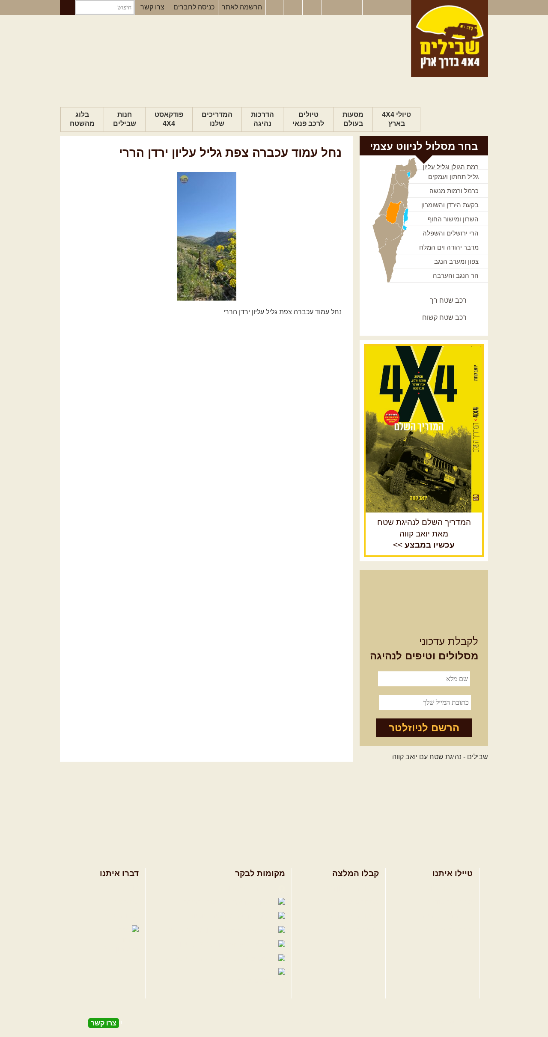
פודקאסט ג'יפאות (200, 944)
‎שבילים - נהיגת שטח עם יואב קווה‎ (440, 756)
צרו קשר (152, 7)
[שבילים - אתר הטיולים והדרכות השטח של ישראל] (449, 38)
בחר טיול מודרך (450, 902)
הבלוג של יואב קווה (194, 930)
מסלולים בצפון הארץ (349, 888)
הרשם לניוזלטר (424, 727)
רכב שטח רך (448, 300)
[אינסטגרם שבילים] (294, 8)
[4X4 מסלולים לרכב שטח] (424, 429)
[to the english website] (351, 7)
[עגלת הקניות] (332, 8)
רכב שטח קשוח (444, 317)
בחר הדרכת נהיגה (446, 916)
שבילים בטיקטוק (252, 980)
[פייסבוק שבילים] (274, 8)
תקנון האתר (122, 916)
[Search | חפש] (67, 7)
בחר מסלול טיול (450, 888)
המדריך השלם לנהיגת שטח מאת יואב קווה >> (424, 534)
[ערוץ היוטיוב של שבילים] (313, 8)
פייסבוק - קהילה (207, 902)
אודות (130, 888)
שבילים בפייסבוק (250, 888)
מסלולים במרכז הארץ (348, 902)
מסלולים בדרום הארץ (348, 916)
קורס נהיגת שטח (449, 929)
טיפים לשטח (361, 929)
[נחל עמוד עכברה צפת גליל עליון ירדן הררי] (206, 236)
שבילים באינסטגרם (191, 958)
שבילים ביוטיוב (212, 916)
